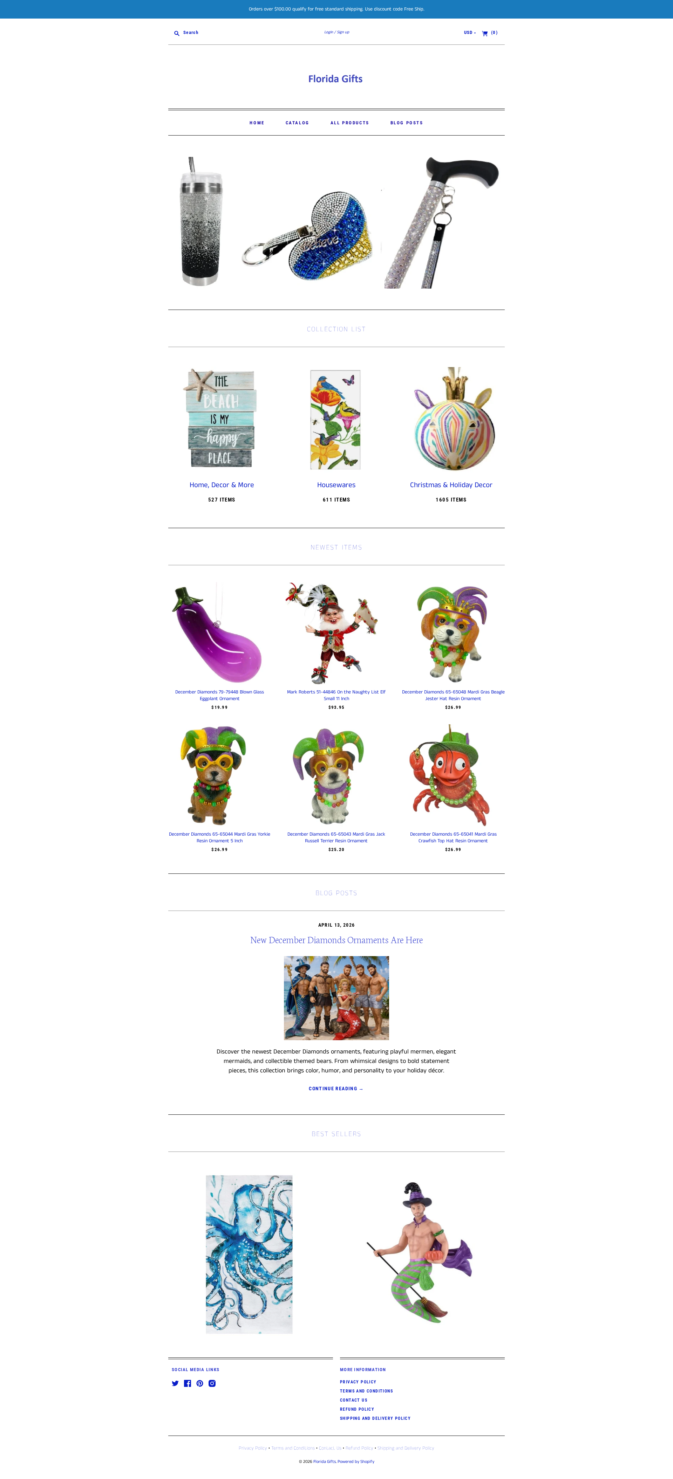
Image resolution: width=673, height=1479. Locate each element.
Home (257, 122)
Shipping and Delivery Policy (375, 1418)
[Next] (497, 222)
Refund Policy (357, 1409)
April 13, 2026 (336, 925)
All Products (350, 122)
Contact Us (353, 1400)
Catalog (298, 122)
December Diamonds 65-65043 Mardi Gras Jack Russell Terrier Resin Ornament (336, 837)
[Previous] (176, 222)
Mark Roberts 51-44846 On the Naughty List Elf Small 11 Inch (336, 695)
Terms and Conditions (366, 1391)
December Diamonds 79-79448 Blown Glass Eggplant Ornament (219, 695)
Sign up (343, 32)
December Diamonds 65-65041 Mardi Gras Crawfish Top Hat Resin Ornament (453, 837)
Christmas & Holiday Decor (451, 485)
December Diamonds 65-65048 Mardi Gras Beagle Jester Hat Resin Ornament (453, 695)
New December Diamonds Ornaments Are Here (336, 939)
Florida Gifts (324, 1462)
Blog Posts (406, 122)
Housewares (336, 485)
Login (328, 32)
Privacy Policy (358, 1382)
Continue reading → (336, 1088)
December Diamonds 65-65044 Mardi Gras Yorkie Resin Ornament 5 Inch (219, 837)
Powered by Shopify (356, 1462)
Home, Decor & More (222, 485)
